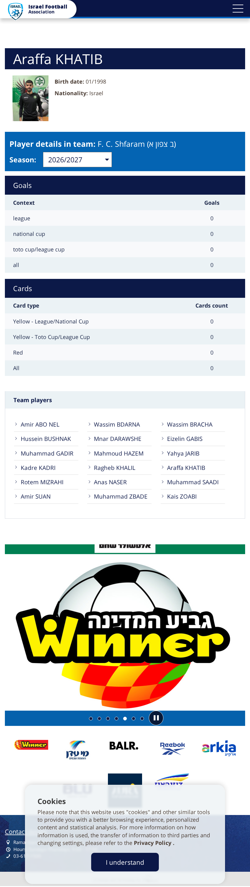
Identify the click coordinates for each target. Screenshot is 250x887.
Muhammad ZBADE (121, 496)
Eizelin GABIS (184, 438)
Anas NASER (110, 482)
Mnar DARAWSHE (117, 438)
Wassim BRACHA (189, 424)
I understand (125, 862)
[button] (237, 8)
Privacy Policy (153, 842)
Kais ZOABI (182, 496)
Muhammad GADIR (47, 453)
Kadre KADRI (38, 467)
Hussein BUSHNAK (46, 438)
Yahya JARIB (183, 453)
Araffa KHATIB (186, 467)
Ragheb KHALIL (114, 467)
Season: (22, 159)
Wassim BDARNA (117, 424)
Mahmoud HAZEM (119, 453)
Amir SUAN (36, 496)
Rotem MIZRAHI (42, 482)
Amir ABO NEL (40, 424)
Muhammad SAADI (193, 482)
